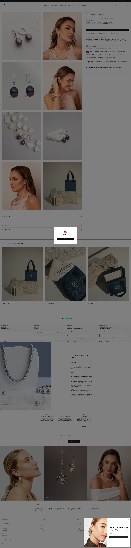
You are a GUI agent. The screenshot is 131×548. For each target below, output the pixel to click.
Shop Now (65, 238)
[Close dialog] (129, 519)
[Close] (75, 229)
